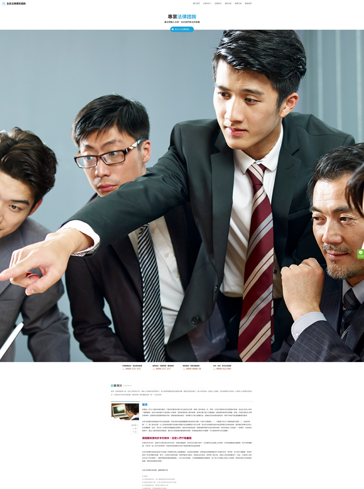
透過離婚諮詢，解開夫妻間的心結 (156, 485)
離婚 (145, 476)
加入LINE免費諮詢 (182, 29)
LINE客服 (360, 256)
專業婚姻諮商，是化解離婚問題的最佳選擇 (159, 479)
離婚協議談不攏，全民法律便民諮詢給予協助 (160, 482)
